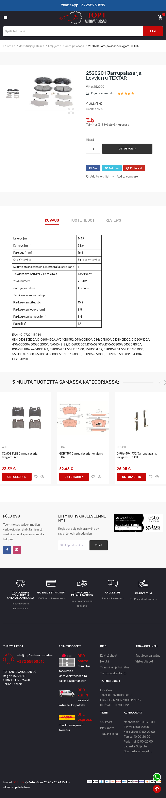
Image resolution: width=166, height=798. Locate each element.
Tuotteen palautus (147, 655)
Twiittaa (114, 168)
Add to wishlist (100, 176)
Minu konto (107, 728)
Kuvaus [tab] (52, 220)
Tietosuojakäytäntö (113, 673)
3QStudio (19, 782)
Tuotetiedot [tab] (82, 220)
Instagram (17, 550)
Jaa (95, 168)
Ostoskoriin (127, 148)
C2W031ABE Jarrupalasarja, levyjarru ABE (20, 455)
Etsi (153, 31)
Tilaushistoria (109, 734)
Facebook (7, 550)
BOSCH (121, 447)
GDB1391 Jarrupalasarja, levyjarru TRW (81, 455)
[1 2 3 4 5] (125, 94)
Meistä (104, 661)
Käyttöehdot (108, 655)
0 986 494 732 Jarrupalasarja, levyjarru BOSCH (137, 455)
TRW (62, 447)
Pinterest (136, 168)
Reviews (113, 220)
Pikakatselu (42, 477)
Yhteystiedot (144, 661)
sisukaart (106, 722)
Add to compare (127, 176)
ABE (4, 447)
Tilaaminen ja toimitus (114, 667)
